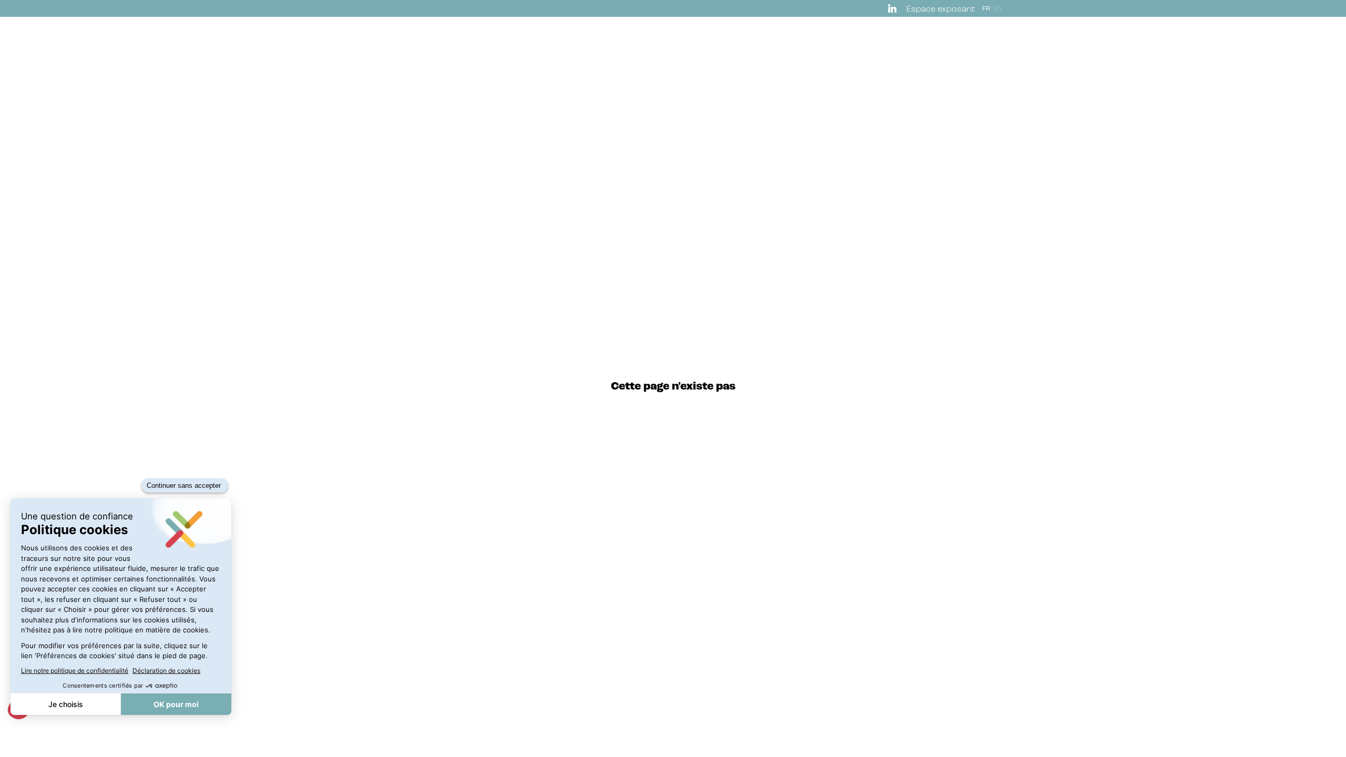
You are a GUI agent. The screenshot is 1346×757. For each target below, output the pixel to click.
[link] (894, 8)
